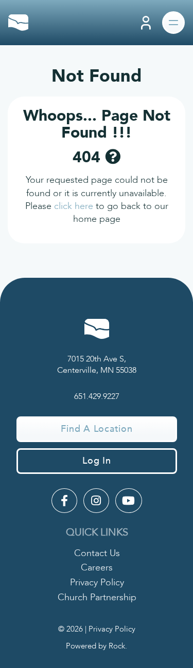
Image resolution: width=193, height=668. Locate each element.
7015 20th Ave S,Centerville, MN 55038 (96, 364)
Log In (96, 460)
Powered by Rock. (96, 646)
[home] (18, 22)
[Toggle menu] (173, 22)
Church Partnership (97, 597)
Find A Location (96, 429)
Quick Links (97, 532)
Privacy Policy (97, 582)
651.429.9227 (96, 396)
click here (73, 206)
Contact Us (97, 553)
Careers (97, 567)
